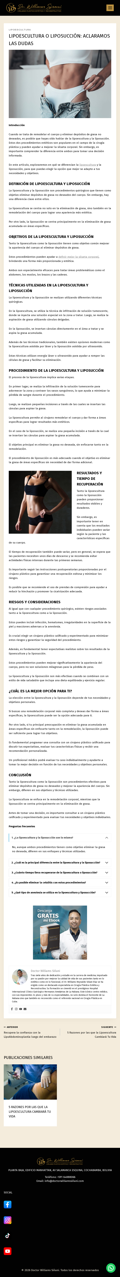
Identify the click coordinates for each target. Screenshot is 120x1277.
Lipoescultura (20, 30)
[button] (111, 1268)
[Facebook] (11, 1009)
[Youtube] (20, 1009)
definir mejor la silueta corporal (78, 256)
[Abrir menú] (110, 8)
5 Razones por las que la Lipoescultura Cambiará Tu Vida (91, 1032)
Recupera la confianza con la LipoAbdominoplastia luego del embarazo (30, 1032)
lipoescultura (87, 164)
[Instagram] (16, 1009)
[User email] (25, 1009)
